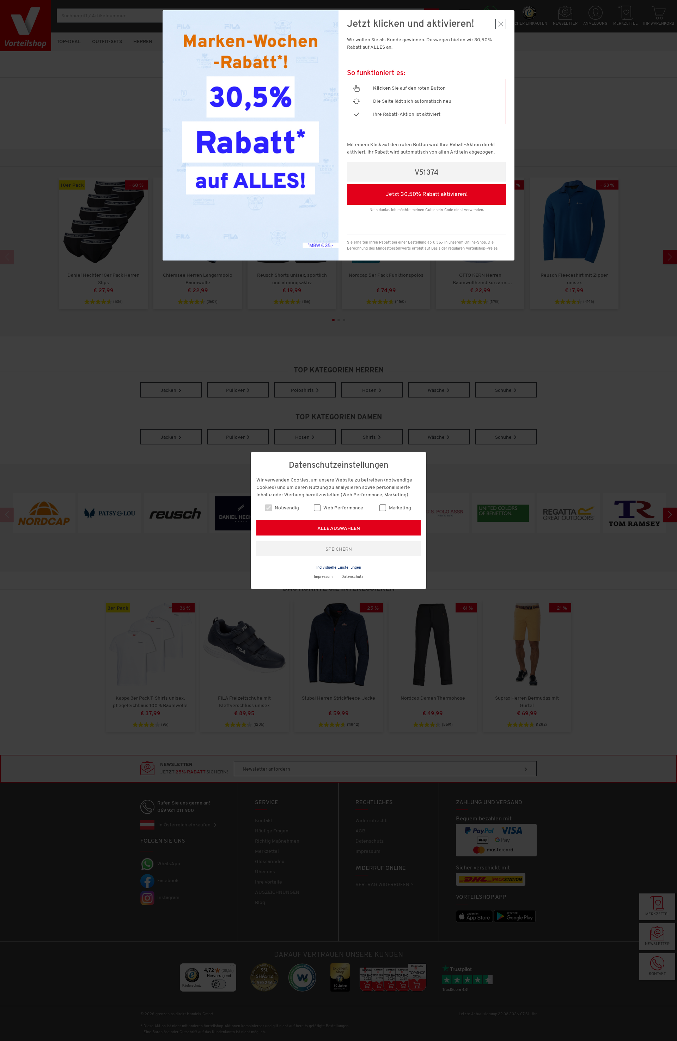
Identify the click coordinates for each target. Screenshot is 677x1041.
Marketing (399, 508)
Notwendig (286, 508)
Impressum (323, 577)
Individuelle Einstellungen (338, 568)
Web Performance (342, 508)
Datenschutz (352, 577)
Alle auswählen (338, 528)
